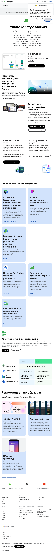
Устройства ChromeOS (41, 495)
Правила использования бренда (25, 543)
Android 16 (4, 511)
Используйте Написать (9, 221)
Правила (5, 350)
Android (3, 491)
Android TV (39, 499)
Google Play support (41, 514)
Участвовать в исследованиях (43, 516)
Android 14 (4, 515)
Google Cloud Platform (6, 536)
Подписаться (19, 546)
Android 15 (4, 513)
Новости (3, 499)
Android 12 (4, 519)
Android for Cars (40, 497)
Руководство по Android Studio (25, 510)
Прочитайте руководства (37, 130)
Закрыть (39, 19)
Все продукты (5, 538)
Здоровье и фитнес (23, 495)
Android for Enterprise (6, 493)
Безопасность (5, 495)
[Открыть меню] (2, 1)
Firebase (3, 534)
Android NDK (21, 518)
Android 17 (4, 509)
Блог (2, 501)
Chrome (3, 532)
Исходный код (5, 497)
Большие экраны (40, 491)
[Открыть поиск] (35, 1)
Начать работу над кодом (37, 66)
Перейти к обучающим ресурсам (40, 156)
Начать (48, 19)
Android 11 (4, 521)
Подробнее (33, 221)
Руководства (15, 350)
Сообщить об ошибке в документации (41, 512)
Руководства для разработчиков (26, 512)
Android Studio (7, 293)
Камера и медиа (22, 497)
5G (19, 501)
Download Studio (22, 516)
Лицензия (15, 543)
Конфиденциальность (24, 499)
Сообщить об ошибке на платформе (44, 509)
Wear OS (38, 493)
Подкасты (4, 503)
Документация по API (23, 514)
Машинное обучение (23, 493)
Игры (20, 491)
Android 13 (4, 517)
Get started (5, 5)
